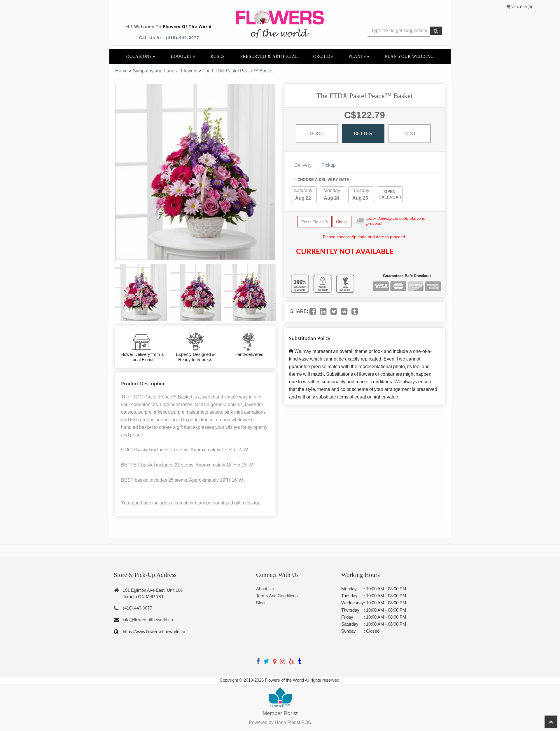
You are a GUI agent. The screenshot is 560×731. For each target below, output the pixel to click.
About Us (265, 588)
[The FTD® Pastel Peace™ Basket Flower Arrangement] (141, 292)
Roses (218, 56)
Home (121, 70)
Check (342, 221)
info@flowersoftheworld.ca (148, 619)
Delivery (303, 165)
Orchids (323, 56)
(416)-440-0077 (182, 37)
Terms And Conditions (277, 595)
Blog (260, 602)
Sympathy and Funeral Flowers (165, 70)
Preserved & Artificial (269, 56)
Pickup (328, 165)
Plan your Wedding (409, 56)
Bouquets (183, 56)
